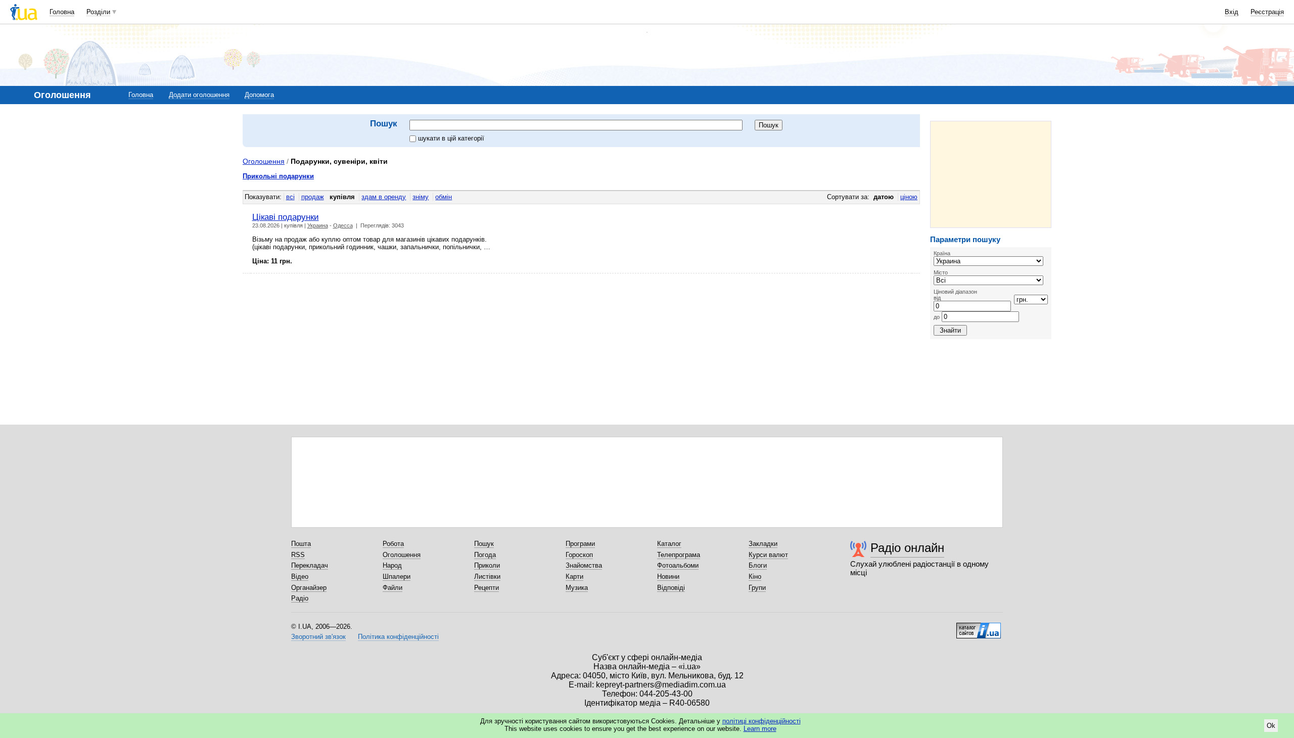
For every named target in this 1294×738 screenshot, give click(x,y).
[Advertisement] (990, 174)
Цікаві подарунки (285, 217)
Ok (1271, 725)
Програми (580, 543)
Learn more (760, 728)
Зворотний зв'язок (318, 636)
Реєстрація (1267, 12)
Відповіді (671, 587)
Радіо (299, 598)
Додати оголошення (199, 95)
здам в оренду (383, 197)
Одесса (343, 225)
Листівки (487, 576)
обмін (443, 197)
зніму (420, 197)
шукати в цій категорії (451, 138)
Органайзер (309, 587)
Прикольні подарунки (278, 176)
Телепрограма (678, 555)
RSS (298, 555)
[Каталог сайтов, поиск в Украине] (978, 627)
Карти (574, 576)
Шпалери (396, 576)
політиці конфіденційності (761, 721)
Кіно (755, 576)
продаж (312, 197)
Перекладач (309, 565)
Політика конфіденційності (398, 636)
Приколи (487, 565)
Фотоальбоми (678, 565)
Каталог (669, 543)
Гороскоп (579, 555)
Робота (393, 543)
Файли (392, 587)
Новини (668, 576)
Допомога (259, 95)
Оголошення (264, 161)
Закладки (763, 543)
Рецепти (486, 587)
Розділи (98, 12)
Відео (299, 576)
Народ (392, 565)
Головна (62, 12)
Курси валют (768, 555)
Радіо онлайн (907, 548)
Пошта (301, 543)
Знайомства (584, 565)
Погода (485, 555)
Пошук (484, 543)
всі (290, 197)
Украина (317, 225)
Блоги (758, 565)
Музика (577, 587)
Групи (757, 587)
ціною (908, 197)
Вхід (1231, 12)
